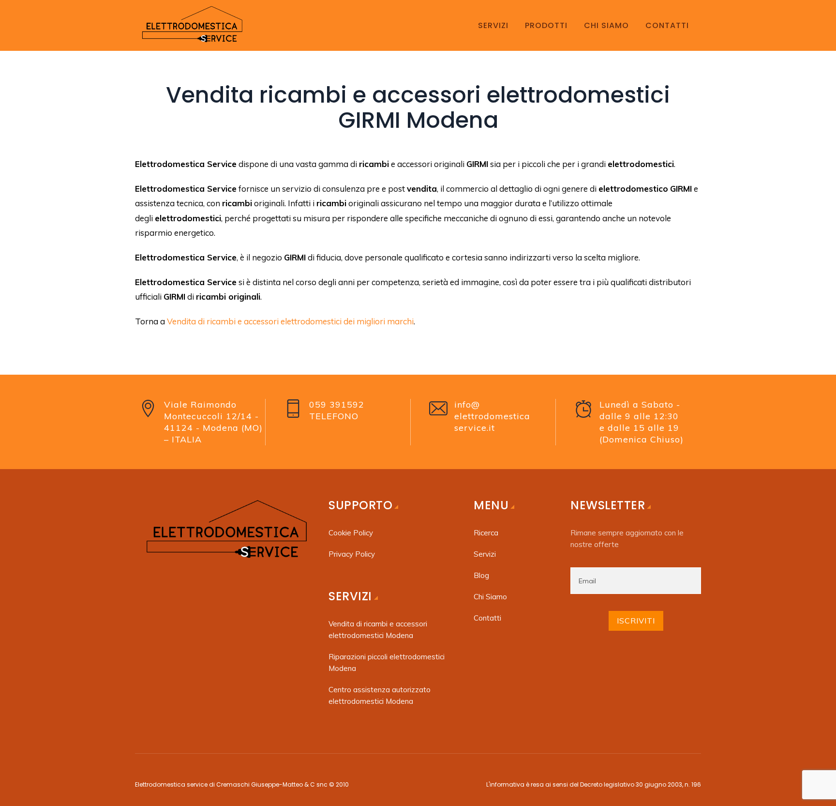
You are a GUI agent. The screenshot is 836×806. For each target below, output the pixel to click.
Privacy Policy (351, 554)
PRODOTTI (546, 25)
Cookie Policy (350, 532)
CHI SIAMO (606, 25)
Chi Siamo (490, 596)
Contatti (487, 618)
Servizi (485, 554)
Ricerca (486, 532)
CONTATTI (667, 25)
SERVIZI (493, 25)
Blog (481, 575)
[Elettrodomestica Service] (191, 25)
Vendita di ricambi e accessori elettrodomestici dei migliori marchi (290, 321)
